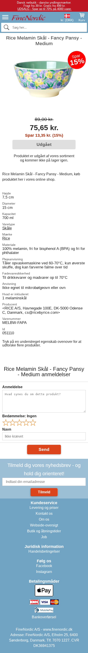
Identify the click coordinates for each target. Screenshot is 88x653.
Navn (6, 429)
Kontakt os (44, 513)
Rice (6, 238)
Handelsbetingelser (44, 551)
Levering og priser (44, 508)
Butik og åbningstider (44, 531)
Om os (44, 519)
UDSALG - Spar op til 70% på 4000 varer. (44, 9)
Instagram (44, 572)
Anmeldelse (12, 387)
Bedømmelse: (19, 416)
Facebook (44, 566)
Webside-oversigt (44, 525)
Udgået (44, 144)
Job (44, 537)
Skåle (7, 228)
